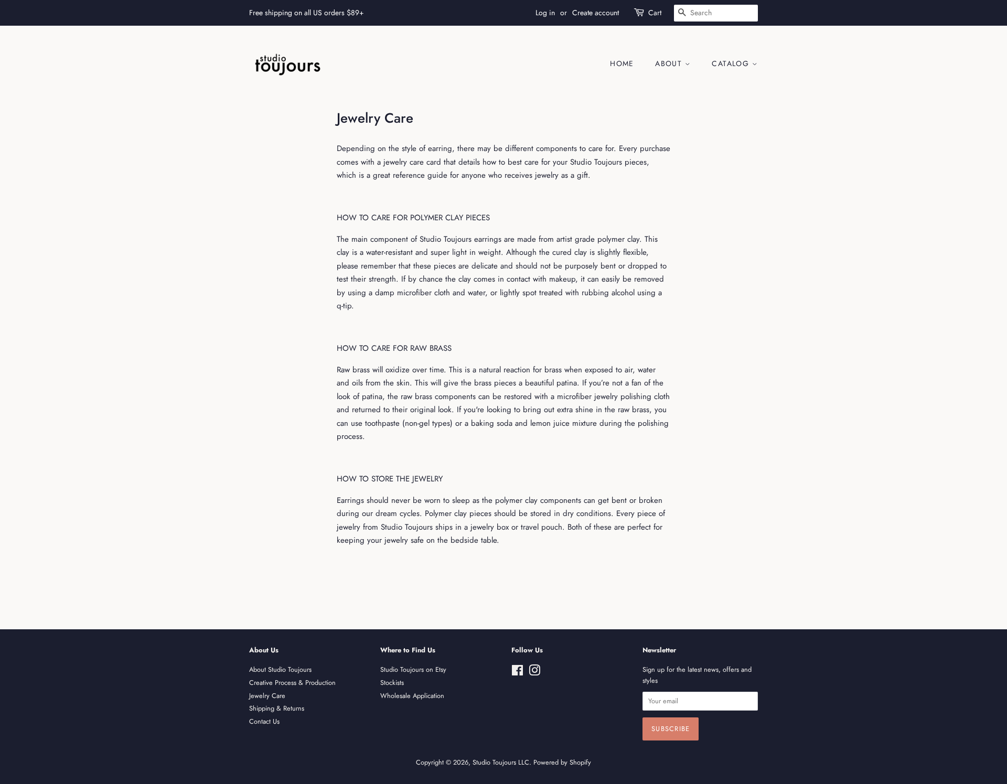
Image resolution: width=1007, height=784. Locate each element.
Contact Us (264, 721)
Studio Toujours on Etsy (413, 669)
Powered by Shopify (562, 762)
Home (622, 63)
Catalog (732, 63)
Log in (545, 12)
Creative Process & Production (292, 683)
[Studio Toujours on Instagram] (534, 673)
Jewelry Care (267, 696)
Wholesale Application (412, 696)
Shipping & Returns (276, 708)
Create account (595, 12)
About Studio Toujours (280, 669)
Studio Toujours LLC (501, 762)
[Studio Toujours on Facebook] (517, 673)
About (669, 63)
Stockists (392, 683)
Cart (654, 12)
